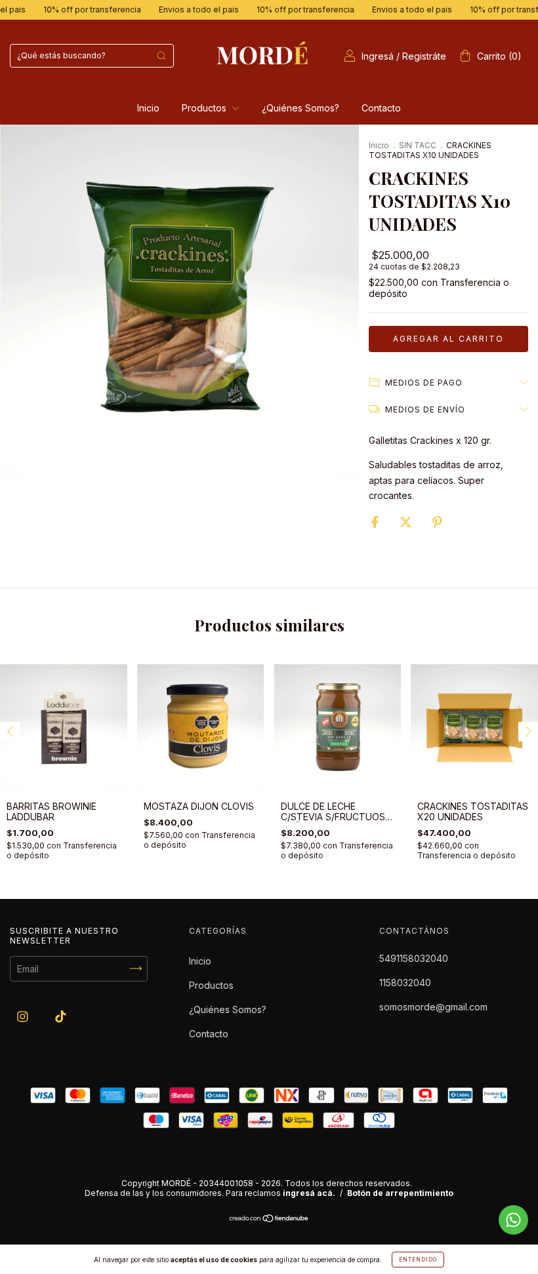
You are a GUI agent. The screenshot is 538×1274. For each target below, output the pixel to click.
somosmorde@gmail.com (433, 1006)
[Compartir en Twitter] (407, 522)
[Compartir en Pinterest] (437, 522)
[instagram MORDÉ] (24, 1016)
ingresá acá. (309, 1193)
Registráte (424, 56)
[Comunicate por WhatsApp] (513, 1220)
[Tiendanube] (269, 1219)
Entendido (418, 1259)
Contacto (381, 107)
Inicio (148, 107)
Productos (205, 107)
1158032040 (405, 982)
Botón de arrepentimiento (400, 1193)
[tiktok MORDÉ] (60, 1016)
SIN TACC (417, 145)
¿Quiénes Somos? (300, 107)
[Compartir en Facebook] (376, 522)
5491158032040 (413, 958)
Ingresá (378, 56)
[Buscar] (161, 56)
